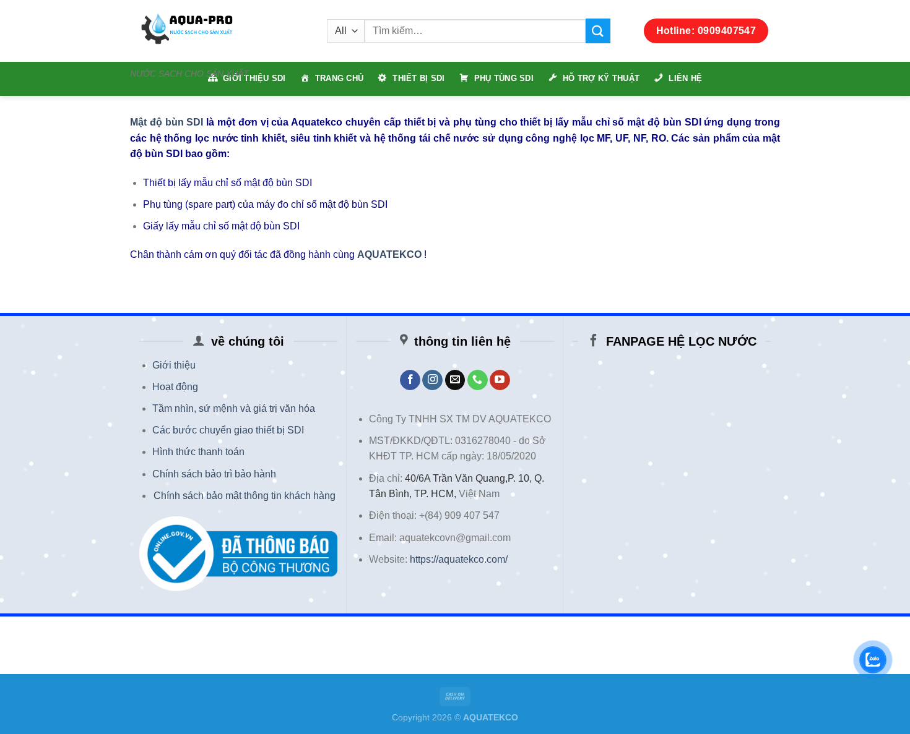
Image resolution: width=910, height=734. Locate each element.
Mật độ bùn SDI (166, 122)
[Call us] (477, 380)
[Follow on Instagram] (432, 380)
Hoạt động (175, 387)
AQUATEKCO (389, 254)
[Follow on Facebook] (410, 380)
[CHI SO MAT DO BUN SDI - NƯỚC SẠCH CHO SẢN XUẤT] (219, 31)
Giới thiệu (174, 365)
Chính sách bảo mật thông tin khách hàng (245, 495)
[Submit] (598, 31)
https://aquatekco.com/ (459, 559)
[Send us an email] (455, 380)
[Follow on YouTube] (500, 380)
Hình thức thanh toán (198, 451)
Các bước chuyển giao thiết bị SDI (228, 430)
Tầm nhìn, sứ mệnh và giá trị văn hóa (233, 408)
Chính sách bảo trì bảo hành (214, 474)
